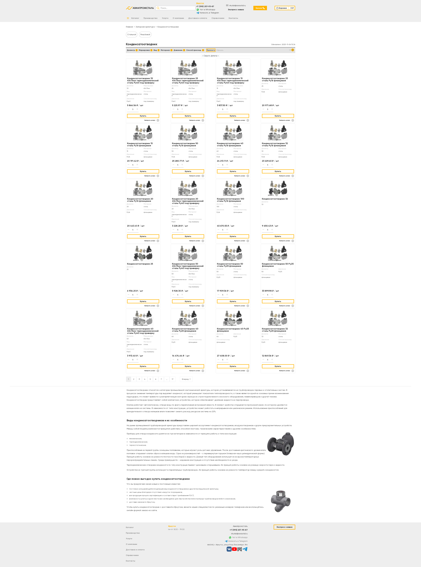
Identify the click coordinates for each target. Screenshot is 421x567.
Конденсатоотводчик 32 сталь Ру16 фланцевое (275, 144)
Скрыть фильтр (210, 55)
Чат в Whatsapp (207, 9)
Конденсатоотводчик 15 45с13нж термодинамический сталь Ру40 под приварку (233, 80)
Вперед (185, 379)
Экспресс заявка (236, 9)
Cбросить (220, 50)
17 (172, 379)
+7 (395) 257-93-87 (205, 6)
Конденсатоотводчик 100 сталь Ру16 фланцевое (230, 199)
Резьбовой (145, 34)
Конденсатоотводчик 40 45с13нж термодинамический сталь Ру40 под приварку (143, 330)
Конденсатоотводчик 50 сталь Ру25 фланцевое (230, 264)
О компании (131, 544)
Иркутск (200, 3)
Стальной (131, 34)
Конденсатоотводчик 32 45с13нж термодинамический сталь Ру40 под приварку (143, 80)
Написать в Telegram (209, 13)
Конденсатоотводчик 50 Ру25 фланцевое (278, 264)
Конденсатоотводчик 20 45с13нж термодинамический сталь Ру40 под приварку (188, 200)
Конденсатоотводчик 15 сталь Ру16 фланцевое (140, 144)
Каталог (130, 527)
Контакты (130, 561)
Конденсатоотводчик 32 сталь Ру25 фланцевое (275, 329)
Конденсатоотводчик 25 (140, 263)
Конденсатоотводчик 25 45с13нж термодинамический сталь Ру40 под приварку (188, 80)
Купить (143, 116)
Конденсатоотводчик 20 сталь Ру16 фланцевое (140, 199)
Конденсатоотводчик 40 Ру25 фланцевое (233, 329)
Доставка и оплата (135, 549)
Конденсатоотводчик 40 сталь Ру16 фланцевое (230, 144)
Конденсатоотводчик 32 (275, 198)
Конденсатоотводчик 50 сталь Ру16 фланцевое (185, 144)
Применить (211, 50)
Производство (133, 533)
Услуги (129, 538)
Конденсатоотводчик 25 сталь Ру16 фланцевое (275, 79)
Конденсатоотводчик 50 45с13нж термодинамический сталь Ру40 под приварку (188, 265)
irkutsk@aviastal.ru (237, 5)
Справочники (132, 555)
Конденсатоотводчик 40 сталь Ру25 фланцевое (185, 329)
